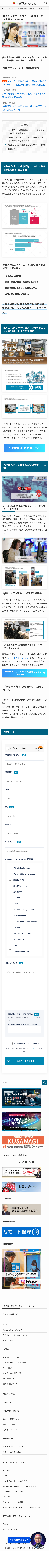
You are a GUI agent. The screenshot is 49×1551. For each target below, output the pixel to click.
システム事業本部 (10, 1314)
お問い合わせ (14, 148)
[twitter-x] (19, 1162)
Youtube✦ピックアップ (12, 1329)
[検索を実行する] (44, 1082)
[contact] (33, 1162)
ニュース (6, 1319)
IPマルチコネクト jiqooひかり (15, 1481)
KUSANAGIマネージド (12, 1529)
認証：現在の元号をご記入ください (23, 1014)
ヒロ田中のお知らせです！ (14, 1373)
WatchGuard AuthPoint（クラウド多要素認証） (22, 1507)
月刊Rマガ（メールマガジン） (15, 1335)
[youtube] (26, 1162)
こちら (32, 1048)
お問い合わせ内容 (13, 963)
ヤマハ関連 (7, 1367)
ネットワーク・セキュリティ (15, 1362)
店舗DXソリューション (12, 1357)
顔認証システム (9, 1424)
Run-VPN (6, 1470)
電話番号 (8, 824)
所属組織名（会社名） (15, 755)
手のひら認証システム (12, 1419)
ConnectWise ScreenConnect (15, 1491)
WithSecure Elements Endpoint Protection (20, 1486)
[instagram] (23, 1162)
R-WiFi (5, 1475)
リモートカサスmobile (18, 657)
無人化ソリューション (12, 1429)
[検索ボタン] (46, 3)
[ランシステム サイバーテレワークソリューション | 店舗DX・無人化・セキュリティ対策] (24, 3)
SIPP (5, 1324)
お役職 (7, 789)
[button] (27, 1540)
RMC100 (6, 1496)
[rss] (29, 1162)
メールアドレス (12, 842)
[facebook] (16, 1162)
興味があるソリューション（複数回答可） (19, 859)
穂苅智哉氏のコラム (11, 1378)
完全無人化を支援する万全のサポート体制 (26, 144)
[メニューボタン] (3, 3)
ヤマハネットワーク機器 (13, 1502)
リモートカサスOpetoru (13, 1446)
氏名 (9, 807)
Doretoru (7, 1402)
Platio (5, 1524)
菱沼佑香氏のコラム (11, 1383)
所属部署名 (11, 772)
